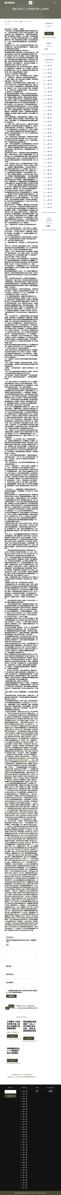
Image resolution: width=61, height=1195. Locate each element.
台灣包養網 (25, 373)
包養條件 (23, 711)
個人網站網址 (9, 982)
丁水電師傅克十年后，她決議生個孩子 (21, 1074)
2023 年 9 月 (49, 196)
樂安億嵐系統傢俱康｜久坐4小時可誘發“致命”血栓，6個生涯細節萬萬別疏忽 (29, 1026)
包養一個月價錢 (18, 778)
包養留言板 (16, 719)
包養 (14, 138)
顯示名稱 (9, 966)
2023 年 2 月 (48, 204)
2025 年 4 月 (48, 125)
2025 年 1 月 (48, 136)
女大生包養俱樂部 (19, 511)
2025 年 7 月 (48, 114)
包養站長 (26, 713)
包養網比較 (27, 273)
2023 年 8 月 (49, 200)
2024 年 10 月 (49, 148)
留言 (7, 945)
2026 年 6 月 (49, 73)
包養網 (19, 101)
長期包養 (23, 814)
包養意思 (10, 815)
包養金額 (11, 473)
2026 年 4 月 (49, 80)
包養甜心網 (22, 771)
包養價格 (27, 744)
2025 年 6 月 (48, 118)
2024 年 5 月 (48, 166)
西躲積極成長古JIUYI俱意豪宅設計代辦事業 (13, 1050)
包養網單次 (16, 744)
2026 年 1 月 (48, 91)
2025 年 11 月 (49, 99)
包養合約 (8, 801)
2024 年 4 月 (48, 170)
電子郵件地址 (10, 974)
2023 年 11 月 (49, 189)
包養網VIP (17, 722)
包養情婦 (20, 462)
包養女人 (10, 41)
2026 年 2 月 (49, 88)
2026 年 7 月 (49, 69)
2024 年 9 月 (49, 151)
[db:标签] (48, 226)
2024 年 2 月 (48, 177)
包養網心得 (11, 728)
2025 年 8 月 (49, 110)
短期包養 (17, 740)
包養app (14, 75)
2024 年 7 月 (48, 159)
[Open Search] (55, 3)
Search (49, 33)
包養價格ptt (11, 735)
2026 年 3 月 (49, 84)
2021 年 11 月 (49, 207)
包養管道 (33, 731)
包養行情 (22, 747)
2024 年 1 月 (48, 181)
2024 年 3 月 (48, 174)
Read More (12, 1036)
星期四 (51, 1091)
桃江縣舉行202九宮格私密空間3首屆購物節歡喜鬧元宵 (22, 1077)
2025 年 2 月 (48, 133)
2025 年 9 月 (48, 106)
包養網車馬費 (8, 711)
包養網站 (23, 589)
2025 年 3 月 (48, 129)
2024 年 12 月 (49, 140)
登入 (47, 49)
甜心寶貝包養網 (22, 742)
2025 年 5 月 (48, 121)
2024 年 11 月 (49, 144)
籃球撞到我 (10, 3)
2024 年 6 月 (49, 162)
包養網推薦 (16, 390)
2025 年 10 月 (49, 103)
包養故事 (29, 275)
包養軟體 (29, 722)
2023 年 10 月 (49, 192)
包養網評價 (15, 713)
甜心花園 (32, 751)
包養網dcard (28, 756)
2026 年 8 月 (49, 65)
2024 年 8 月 (49, 155)
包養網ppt (33, 713)
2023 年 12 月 (49, 185)
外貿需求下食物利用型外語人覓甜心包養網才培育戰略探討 (13, 1025)
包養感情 (32, 749)
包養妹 (36, 478)
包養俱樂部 (9, 489)
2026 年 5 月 (48, 77)
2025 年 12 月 (49, 95)
